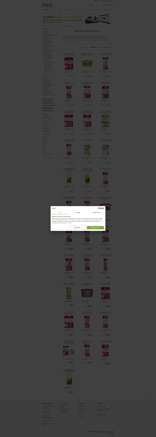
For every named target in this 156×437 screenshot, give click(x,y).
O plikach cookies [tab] (96, 212)
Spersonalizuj (77, 227)
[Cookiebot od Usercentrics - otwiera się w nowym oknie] (98, 208)
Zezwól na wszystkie (95, 227)
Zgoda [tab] (59, 212)
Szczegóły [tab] (78, 212)
